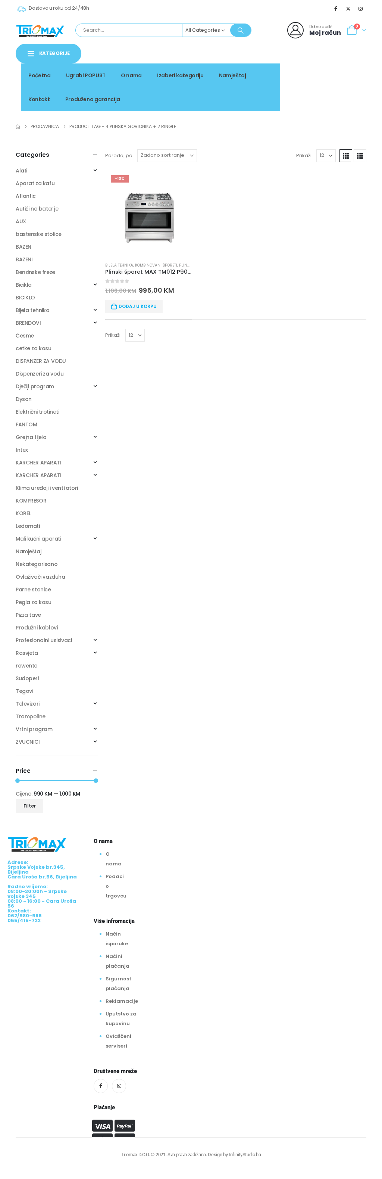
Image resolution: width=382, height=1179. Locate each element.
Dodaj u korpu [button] (138, 306)
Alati (21, 170)
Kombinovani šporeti (156, 265)
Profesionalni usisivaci (44, 640)
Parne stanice (33, 589)
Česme (25, 335)
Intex (22, 450)
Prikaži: (304, 155)
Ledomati (28, 526)
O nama (131, 75)
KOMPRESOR (31, 500)
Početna (39, 75)
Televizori (28, 703)
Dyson (24, 399)
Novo (353, 73)
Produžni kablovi (36, 627)
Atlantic (26, 196)
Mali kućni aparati (38, 538)
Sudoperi (27, 678)
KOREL (23, 513)
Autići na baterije (37, 208)
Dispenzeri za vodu (39, 373)
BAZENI (24, 259)
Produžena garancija (92, 99)
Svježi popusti (315, 73)
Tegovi (24, 691)
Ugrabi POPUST (86, 75)
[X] (348, 8)
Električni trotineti (37, 412)
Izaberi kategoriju (180, 75)
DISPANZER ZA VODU (41, 361)
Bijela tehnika (119, 265)
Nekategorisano (36, 564)
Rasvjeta (27, 653)
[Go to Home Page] (18, 126)
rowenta (27, 665)
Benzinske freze (35, 272)
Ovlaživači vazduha (40, 577)
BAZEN (23, 247)
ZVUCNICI (28, 742)
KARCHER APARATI (39, 462)
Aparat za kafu (35, 183)
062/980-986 (343, 81)
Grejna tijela (31, 437)
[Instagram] (361, 8)
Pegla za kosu (33, 602)
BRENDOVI (28, 323)
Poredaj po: (119, 155)
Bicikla (24, 285)
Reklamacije (122, 1001)
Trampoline (31, 716)
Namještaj (232, 75)
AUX (21, 221)
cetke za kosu (33, 348)
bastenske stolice (39, 234)
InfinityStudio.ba (245, 1154)
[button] (345, 155)
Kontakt (39, 99)
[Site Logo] (40, 30)
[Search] (240, 30)
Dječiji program (35, 386)
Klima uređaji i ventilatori (47, 488)
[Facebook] (336, 8)
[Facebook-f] (101, 1086)
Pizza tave (28, 615)
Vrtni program (34, 729)
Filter (30, 806)
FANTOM (26, 424)
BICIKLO (25, 297)
